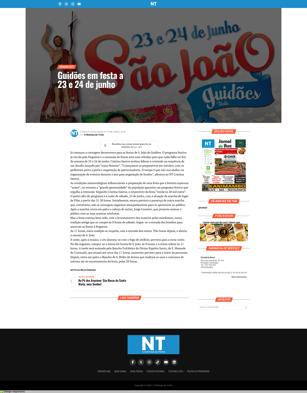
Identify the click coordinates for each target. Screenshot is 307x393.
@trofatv (202, 207)
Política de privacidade (198, 371)
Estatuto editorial (156, 371)
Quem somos (120, 371)
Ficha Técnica (136, 371)
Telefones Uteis (175, 371)
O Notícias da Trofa (94, 134)
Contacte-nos (104, 371)
